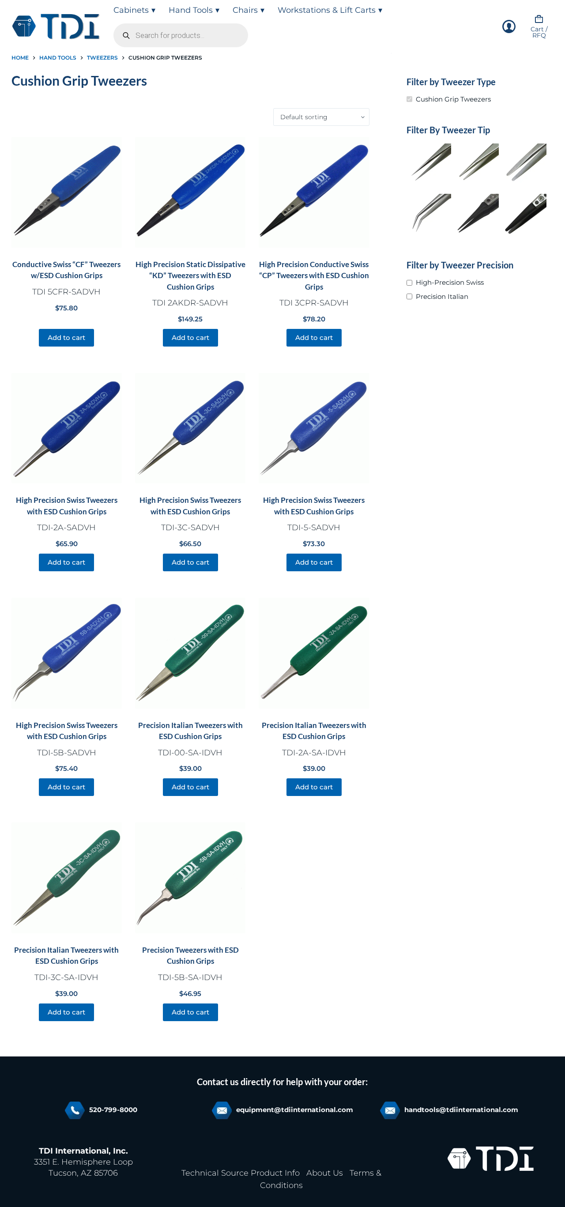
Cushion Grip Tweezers (453, 99)
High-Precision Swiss (450, 282)
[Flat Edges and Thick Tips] (476, 165)
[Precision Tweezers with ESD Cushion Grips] (190, 877)
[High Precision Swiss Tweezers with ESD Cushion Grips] (66, 428)
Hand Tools (191, 10)
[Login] (509, 26)
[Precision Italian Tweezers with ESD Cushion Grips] (190, 653)
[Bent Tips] (429, 215)
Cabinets (131, 10)
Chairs (245, 10)
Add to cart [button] (66, 337)
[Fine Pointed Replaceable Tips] (476, 215)
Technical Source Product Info (240, 1173)
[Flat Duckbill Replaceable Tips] (524, 215)
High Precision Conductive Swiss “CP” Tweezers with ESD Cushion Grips (314, 275)
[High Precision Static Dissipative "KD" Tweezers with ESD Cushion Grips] (190, 192)
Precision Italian (442, 296)
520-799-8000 (113, 1109)
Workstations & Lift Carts (327, 10)
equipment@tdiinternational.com (294, 1109)
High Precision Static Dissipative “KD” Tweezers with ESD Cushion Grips (190, 275)
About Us (324, 1173)
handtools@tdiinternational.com (461, 1109)
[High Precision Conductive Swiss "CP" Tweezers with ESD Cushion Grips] (314, 192)
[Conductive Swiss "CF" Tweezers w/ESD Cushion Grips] (66, 192)
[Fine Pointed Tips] (429, 165)
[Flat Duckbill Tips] (524, 165)
